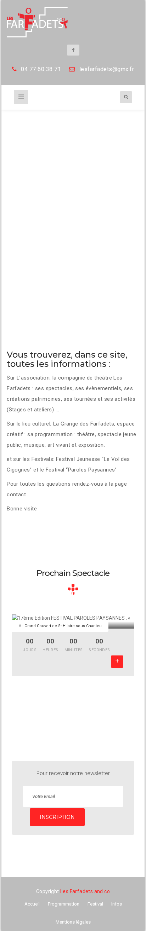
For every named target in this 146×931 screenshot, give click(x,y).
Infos (116, 904)
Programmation (63, 904)
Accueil (32, 904)
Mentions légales (73, 922)
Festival (95, 904)
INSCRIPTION (57, 817)
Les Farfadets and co (85, 891)
